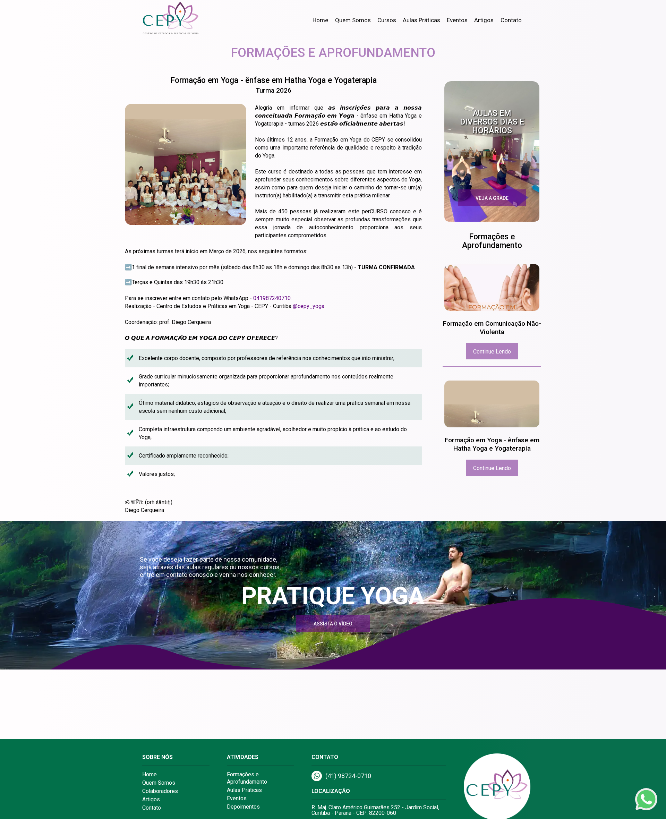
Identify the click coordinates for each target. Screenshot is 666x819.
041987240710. (272, 298)
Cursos (386, 20)
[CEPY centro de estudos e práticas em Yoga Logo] (176, 19)
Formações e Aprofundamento (247, 778)
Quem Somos (353, 20)
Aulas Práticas (421, 20)
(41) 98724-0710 (348, 775)
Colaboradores (160, 791)
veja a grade (492, 198)
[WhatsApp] (646, 799)
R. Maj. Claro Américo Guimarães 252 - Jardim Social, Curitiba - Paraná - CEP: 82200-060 (375, 810)
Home (320, 20)
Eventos (457, 20)
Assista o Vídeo (333, 623)
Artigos (484, 20)
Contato (511, 20)
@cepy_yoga (308, 306)
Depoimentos (243, 806)
